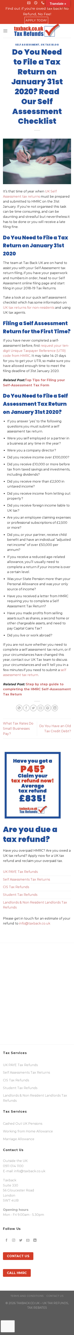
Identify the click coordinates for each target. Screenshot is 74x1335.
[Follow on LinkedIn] (35, 1240)
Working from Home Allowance (28, 1131)
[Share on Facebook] (26, 708)
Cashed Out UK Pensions (22, 1124)
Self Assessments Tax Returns (26, 879)
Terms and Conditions (27, 1295)
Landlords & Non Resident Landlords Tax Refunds (35, 905)
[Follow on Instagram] (13, 1240)
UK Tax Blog (50, 44)
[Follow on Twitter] (21, 1240)
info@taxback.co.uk (34, 923)
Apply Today (36, 20)
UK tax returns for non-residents (28, 307)
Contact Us (55, 1295)
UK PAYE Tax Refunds (20, 872)
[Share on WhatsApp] (19, 708)
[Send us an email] (28, 1240)
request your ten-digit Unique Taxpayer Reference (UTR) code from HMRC (36, 351)
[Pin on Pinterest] (47, 708)
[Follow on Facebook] (6, 1240)
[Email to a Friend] (40, 708)
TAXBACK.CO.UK (27, 1303)
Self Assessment (27, 44)
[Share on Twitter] (33, 708)
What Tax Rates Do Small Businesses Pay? (18, 728)
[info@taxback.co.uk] (29, 3)
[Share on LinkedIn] (55, 708)
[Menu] (5, 31)
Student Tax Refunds (20, 895)
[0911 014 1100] (43, 3)
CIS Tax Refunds (16, 887)
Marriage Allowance (18, 1139)
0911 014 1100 (13, 1166)
